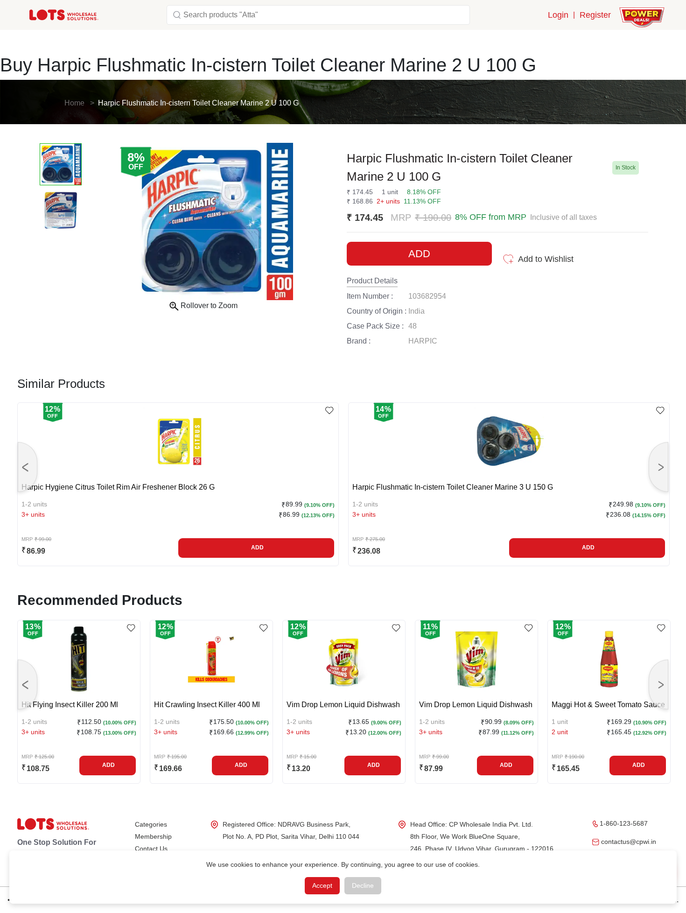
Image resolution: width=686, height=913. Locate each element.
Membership (153, 836)
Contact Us (151, 848)
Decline (363, 885)
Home (74, 103)
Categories (151, 824)
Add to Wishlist (546, 259)
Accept (322, 885)
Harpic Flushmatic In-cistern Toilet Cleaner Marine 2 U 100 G (198, 103)
